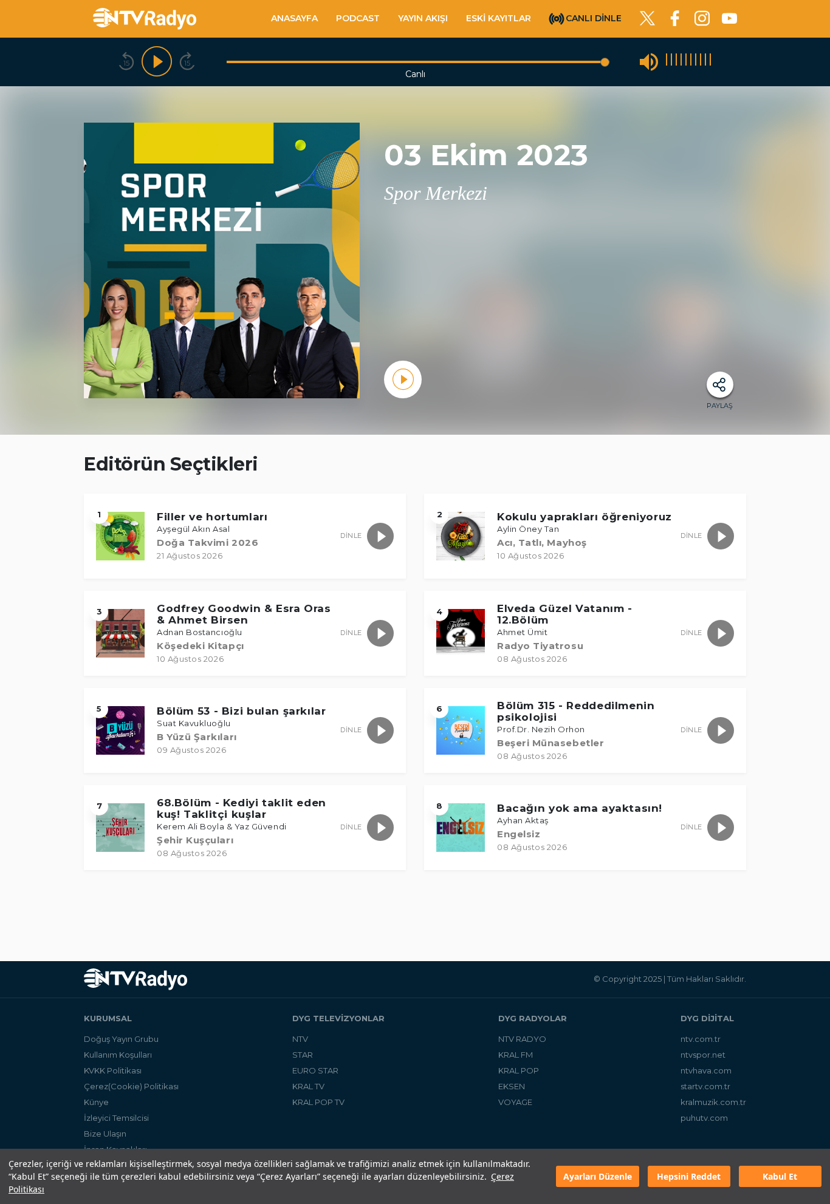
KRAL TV (308, 1086)
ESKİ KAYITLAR (498, 18)
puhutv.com (704, 1118)
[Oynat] (157, 62)
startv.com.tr (705, 1086)
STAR (302, 1054)
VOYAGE (515, 1102)
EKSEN (511, 1086)
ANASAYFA (294, 18)
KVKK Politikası (113, 1070)
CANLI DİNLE (594, 17)
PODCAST (358, 18)
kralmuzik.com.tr (713, 1102)
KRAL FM (515, 1054)
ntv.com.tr (701, 1039)
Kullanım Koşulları (118, 1054)
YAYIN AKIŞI (423, 18)
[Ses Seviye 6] (690, 61)
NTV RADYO (522, 1039)
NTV (300, 1039)
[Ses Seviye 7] (695, 61)
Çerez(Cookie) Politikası (131, 1086)
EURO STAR (315, 1070)
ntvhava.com (706, 1070)
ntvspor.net (703, 1054)
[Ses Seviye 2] (671, 61)
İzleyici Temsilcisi (116, 1118)
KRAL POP (518, 1070)
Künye (96, 1102)
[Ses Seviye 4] (681, 61)
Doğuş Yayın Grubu (121, 1039)
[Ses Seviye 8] (700, 61)
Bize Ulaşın (105, 1133)
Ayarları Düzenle (597, 1176)
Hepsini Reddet (689, 1176)
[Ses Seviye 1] (666, 61)
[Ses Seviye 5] (686, 61)
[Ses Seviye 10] (710, 61)
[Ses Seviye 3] (676, 61)
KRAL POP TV (318, 1102)
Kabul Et (780, 1176)
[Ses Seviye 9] (705, 61)
